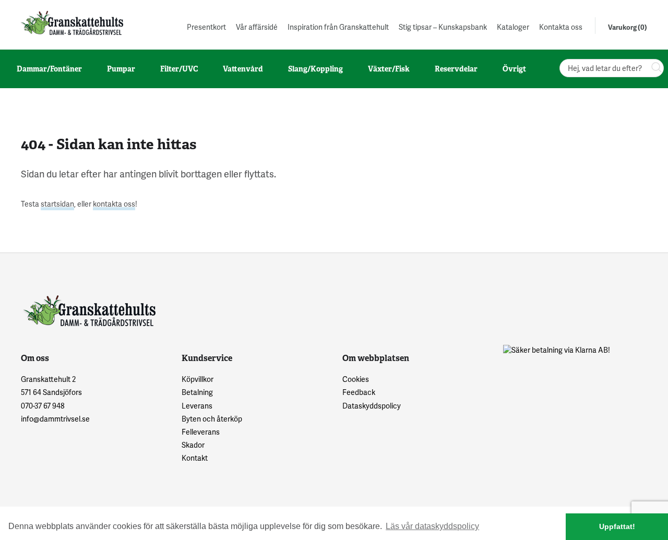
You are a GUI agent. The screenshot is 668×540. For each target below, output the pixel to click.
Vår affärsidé (257, 27)
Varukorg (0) (627, 27)
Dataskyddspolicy (371, 406)
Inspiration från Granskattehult (338, 27)
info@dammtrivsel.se (55, 419)
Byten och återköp (212, 419)
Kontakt (195, 458)
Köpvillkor (197, 379)
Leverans (197, 406)
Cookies (355, 379)
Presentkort (206, 27)
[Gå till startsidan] (71, 22)
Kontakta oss (560, 27)
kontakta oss (114, 204)
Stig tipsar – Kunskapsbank (443, 27)
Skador (193, 445)
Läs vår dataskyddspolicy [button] (432, 526)
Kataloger (513, 27)
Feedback (358, 392)
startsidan (57, 204)
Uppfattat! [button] (617, 526)
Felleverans (201, 432)
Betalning (197, 392)
